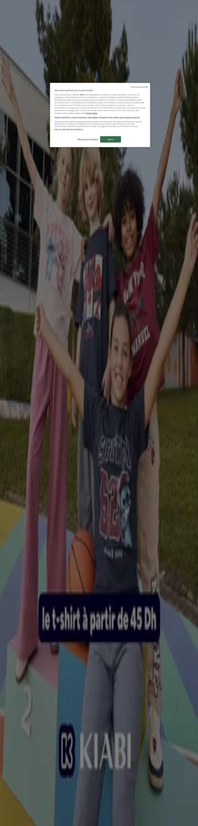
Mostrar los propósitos (88, 139)
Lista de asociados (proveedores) (68, 129)
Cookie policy (91, 113)
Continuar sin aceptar (139, 87)
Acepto (111, 139)
